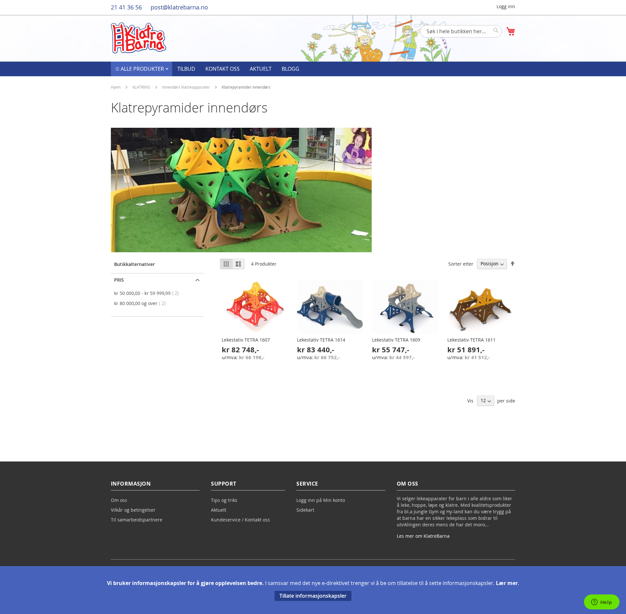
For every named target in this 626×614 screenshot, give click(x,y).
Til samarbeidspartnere (136, 520)
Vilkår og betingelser (133, 510)
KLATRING (141, 87)
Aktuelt (261, 68)
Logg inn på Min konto (320, 500)
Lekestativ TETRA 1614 (321, 340)
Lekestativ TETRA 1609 (396, 340)
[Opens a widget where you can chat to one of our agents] (601, 602)
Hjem (116, 87)
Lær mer (507, 583)
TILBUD (186, 68)
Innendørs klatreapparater (186, 87)
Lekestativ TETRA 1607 (246, 340)
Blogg (290, 68)
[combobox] (461, 31)
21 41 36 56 (126, 7)
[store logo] (138, 37)
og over (142, 303)
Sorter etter (460, 263)
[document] (313, 590)
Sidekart (305, 510)
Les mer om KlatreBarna (423, 536)
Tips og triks (224, 500)
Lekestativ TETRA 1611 (471, 340)
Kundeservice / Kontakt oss (240, 520)
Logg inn (506, 6)
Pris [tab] (119, 280)
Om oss (119, 500)
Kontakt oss (222, 68)
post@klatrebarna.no (179, 7)
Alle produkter (143, 68)
